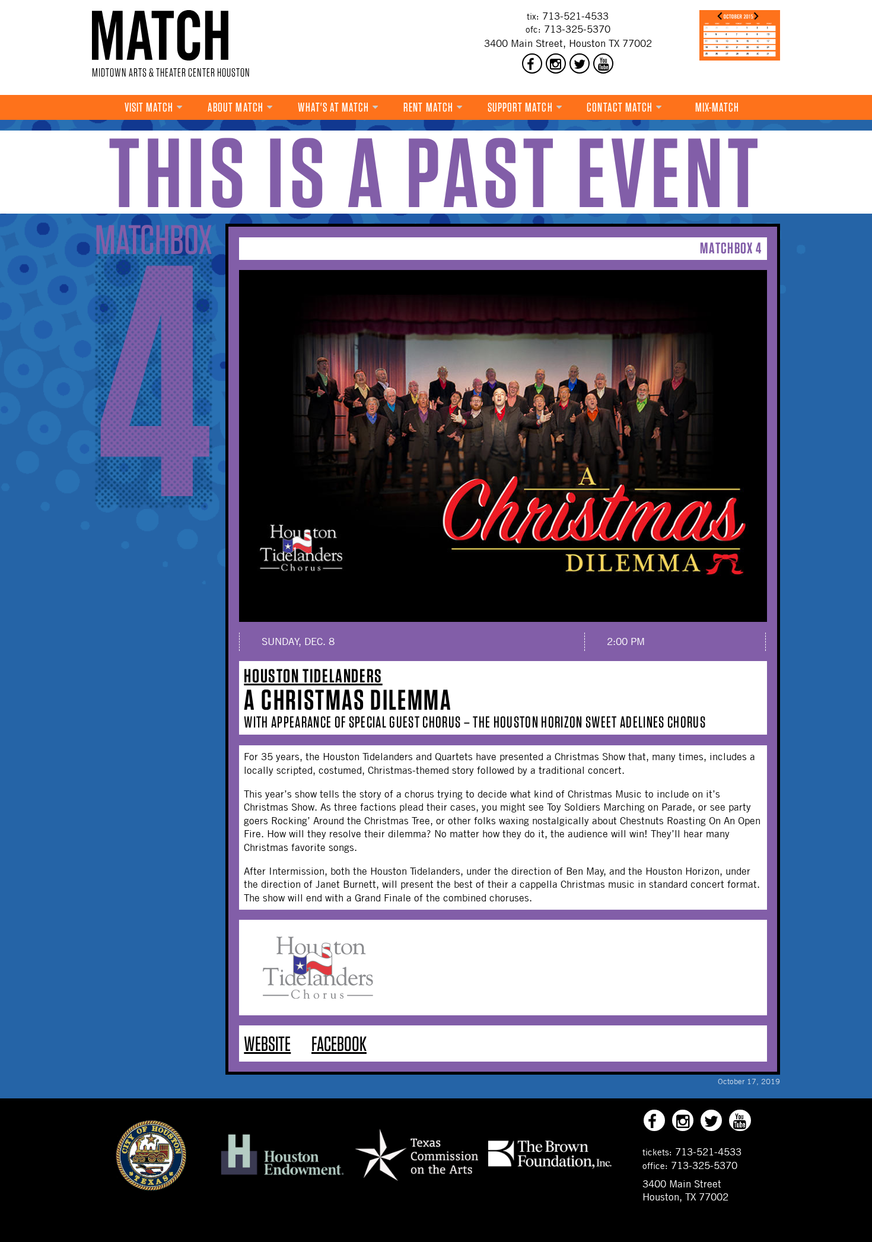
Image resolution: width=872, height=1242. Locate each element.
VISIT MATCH (149, 107)
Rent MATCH (428, 107)
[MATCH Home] (160, 35)
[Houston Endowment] (282, 1175)
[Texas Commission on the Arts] (416, 1182)
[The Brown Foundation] (550, 1168)
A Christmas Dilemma (348, 699)
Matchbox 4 (731, 248)
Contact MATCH (620, 107)
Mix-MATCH (717, 107)
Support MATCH (520, 107)
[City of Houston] (151, 1187)
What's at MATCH (334, 107)
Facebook (339, 1043)
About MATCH (235, 107)
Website (267, 1043)
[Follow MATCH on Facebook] (532, 63)
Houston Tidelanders (313, 675)
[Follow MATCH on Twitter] (579, 63)
